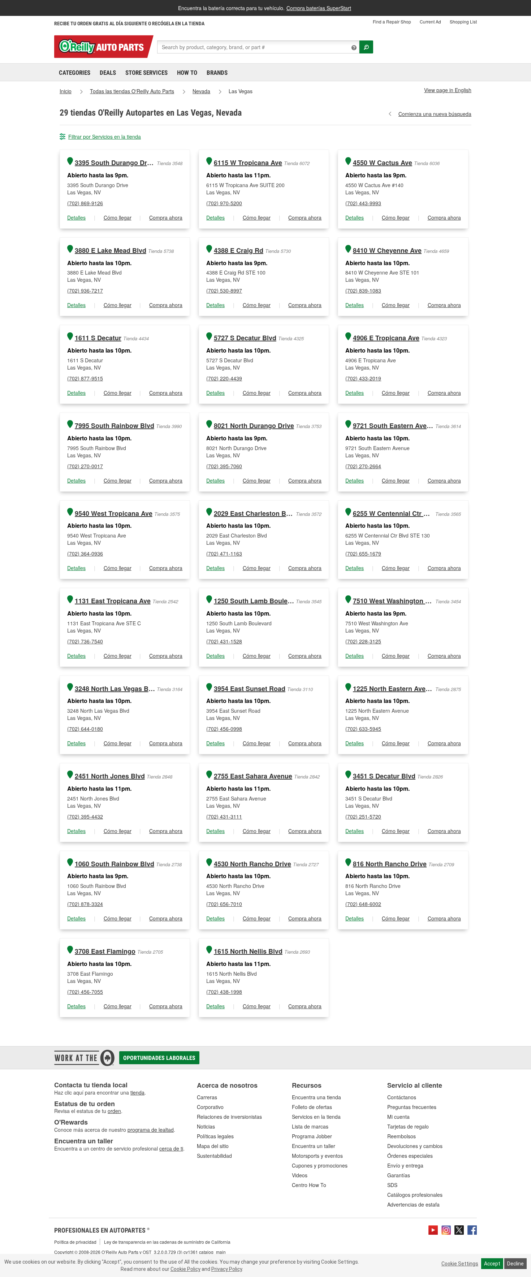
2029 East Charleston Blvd (254, 513)
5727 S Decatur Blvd (245, 337)
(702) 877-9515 (85, 378)
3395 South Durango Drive (115, 162)
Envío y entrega (405, 1165)
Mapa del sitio (213, 1145)
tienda (137, 1092)
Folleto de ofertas (312, 1106)
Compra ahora (165, 217)
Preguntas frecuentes (411, 1106)
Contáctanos (401, 1097)
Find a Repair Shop (392, 21)
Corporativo (210, 1106)
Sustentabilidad (214, 1155)
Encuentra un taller (313, 1145)
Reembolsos (401, 1136)
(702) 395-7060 (224, 466)
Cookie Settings (459, 1264)
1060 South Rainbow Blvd (114, 863)
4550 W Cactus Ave (382, 162)
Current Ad (430, 21)
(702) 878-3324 (85, 903)
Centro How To (309, 1184)
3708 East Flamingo (105, 951)
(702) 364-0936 (85, 553)
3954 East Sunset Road (249, 688)
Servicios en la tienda (316, 1116)
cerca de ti (171, 1148)
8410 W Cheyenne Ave (387, 250)
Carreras (207, 1097)
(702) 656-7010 (224, 903)
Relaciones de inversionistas (229, 1116)
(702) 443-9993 (363, 203)
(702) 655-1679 (363, 553)
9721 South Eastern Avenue (393, 425)
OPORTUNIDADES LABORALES (159, 1057)
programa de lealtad (151, 1129)
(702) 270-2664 (363, 466)
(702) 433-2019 (363, 378)
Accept (492, 1264)
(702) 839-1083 (363, 290)
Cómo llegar (117, 217)
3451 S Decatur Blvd (384, 776)
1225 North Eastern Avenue (393, 688)
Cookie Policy (185, 1269)
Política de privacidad (75, 1242)
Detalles (76, 217)
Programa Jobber (312, 1136)
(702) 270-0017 (85, 466)
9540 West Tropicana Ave (113, 513)
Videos (299, 1175)
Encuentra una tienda (316, 1097)
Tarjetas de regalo (408, 1126)
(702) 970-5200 (224, 203)
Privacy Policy (226, 1269)
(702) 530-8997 (224, 290)
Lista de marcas (310, 1126)
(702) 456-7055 (85, 991)
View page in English (447, 90)
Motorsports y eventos (317, 1155)
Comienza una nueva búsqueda (434, 113)
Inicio (66, 91)
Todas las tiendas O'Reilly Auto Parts (132, 91)
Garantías (398, 1175)
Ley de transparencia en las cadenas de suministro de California (167, 1242)
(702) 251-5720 (363, 816)
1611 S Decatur (98, 337)
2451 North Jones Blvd (110, 776)
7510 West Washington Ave (393, 600)
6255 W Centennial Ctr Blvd (393, 513)
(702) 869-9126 (85, 203)
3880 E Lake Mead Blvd (110, 250)
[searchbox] (258, 46)
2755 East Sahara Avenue (253, 776)
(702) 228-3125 (363, 641)
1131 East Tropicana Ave (113, 600)
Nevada (201, 91)
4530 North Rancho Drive (252, 863)
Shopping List (463, 21)
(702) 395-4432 (85, 816)
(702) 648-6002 (363, 903)
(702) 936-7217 (85, 290)
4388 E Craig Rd (238, 250)
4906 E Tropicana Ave (386, 337)
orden (114, 1110)
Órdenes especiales (410, 1155)
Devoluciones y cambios (414, 1145)
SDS (392, 1184)
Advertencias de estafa (413, 1204)
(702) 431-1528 (224, 641)
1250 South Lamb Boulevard (254, 600)
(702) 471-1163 (224, 553)
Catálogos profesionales (414, 1194)
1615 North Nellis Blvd (248, 951)
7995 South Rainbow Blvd (114, 425)
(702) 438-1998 (224, 991)
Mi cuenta (398, 1116)
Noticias (206, 1126)
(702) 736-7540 (85, 641)
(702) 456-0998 (224, 728)
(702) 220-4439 (224, 378)
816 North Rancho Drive (390, 863)
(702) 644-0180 (85, 728)
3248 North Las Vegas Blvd (115, 688)
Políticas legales (215, 1136)
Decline (515, 1264)
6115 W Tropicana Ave (248, 162)
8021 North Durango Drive (254, 425)
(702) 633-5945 (363, 728)
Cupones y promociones (319, 1165)
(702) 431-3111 (224, 816)
